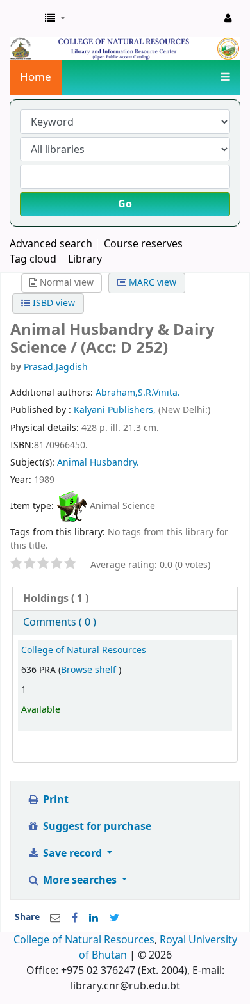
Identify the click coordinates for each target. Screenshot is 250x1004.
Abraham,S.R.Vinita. (138, 393)
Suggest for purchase (95, 826)
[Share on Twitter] (114, 918)
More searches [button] (79, 880)
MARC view (151, 282)
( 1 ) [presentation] (55, 598)
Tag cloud (33, 259)
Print (54, 799)
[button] (55, 18)
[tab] (125, 599)
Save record (72, 853)
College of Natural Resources (83, 650)
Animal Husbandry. (98, 462)
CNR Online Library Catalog (23, 18)
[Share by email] (55, 918)
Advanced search (51, 244)
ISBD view (52, 303)
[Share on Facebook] (74, 918)
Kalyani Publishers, (116, 410)
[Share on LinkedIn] (93, 918)
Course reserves (143, 244)
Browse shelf (90, 670)
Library (85, 259)
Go (125, 204)
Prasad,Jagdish (56, 367)
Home (35, 77)
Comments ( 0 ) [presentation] (59, 622)
